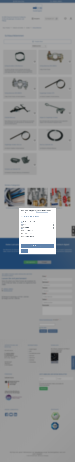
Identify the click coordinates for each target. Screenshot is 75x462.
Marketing (26, 227)
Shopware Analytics (28, 236)
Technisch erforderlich (29, 222)
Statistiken (26, 225)
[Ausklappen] (53, 222)
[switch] (22, 225)
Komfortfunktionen (28, 230)
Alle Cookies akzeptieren (37, 246)
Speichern (24, 250)
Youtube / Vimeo (27, 233)
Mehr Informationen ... (42, 212)
